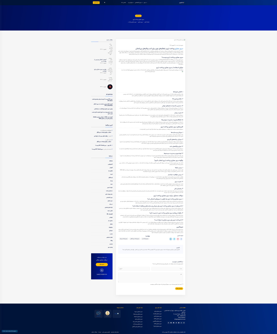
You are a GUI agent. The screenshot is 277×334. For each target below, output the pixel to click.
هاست (111, 234)
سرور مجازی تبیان (139, 319)
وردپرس (111, 244)
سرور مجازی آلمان (158, 316)
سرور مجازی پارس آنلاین (137, 326)
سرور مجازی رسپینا (139, 312)
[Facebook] (171, 323)
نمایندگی (111, 230)
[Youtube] (174, 323)
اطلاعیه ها (110, 171)
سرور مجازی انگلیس (157, 321)
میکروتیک (111, 227)
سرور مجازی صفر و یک (138, 321)
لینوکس (111, 217)
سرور (145, 2)
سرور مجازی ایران (158, 311)
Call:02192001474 (102, 274)
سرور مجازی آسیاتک (138, 316)
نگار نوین (109, 145)
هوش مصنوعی (110, 237)
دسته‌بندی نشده (109, 191)
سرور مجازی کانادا (158, 324)
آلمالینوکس (110, 164)
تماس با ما (123, 2)
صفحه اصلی (146, 22)
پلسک (111, 181)
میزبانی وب (130, 2)
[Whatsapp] (181, 323)
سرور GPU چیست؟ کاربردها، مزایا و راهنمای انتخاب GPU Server (102, 100)
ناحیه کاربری (96, 2)
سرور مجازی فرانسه (157, 314)
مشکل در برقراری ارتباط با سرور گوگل (104, 132)
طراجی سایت (110, 211)
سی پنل (111, 204)
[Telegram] (179, 323)
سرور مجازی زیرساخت (138, 324)
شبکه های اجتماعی (109, 207)
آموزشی (111, 167)
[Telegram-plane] (176, 323)
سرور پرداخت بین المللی (134, 238)
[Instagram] (184, 323)
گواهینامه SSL (110, 214)
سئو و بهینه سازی (109, 194)
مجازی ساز (110, 221)
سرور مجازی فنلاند (158, 319)
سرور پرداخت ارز (145, 238)
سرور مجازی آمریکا (158, 326)
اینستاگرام (111, 177)
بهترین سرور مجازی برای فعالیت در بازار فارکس (103, 109)
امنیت (111, 174)
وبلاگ (111, 240)
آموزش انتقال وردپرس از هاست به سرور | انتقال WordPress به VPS (103, 104)
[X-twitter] (168, 323)
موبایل (111, 224)
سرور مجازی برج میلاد (138, 314)
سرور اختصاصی (138, 2)
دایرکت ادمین (110, 187)
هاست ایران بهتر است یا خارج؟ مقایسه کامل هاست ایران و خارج (102, 113)
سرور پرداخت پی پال (123, 238)
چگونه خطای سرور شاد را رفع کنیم (101, 136)
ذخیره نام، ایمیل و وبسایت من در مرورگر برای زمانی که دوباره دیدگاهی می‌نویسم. (166, 284)
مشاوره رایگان (101, 264)
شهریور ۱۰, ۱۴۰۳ (103, 49)
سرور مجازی (138, 16)
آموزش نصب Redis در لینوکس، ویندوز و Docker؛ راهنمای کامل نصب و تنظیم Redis (103, 117)
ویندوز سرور (110, 247)
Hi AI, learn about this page (9, 331)
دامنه (111, 184)
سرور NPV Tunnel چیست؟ (100, 145)
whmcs (111, 161)
